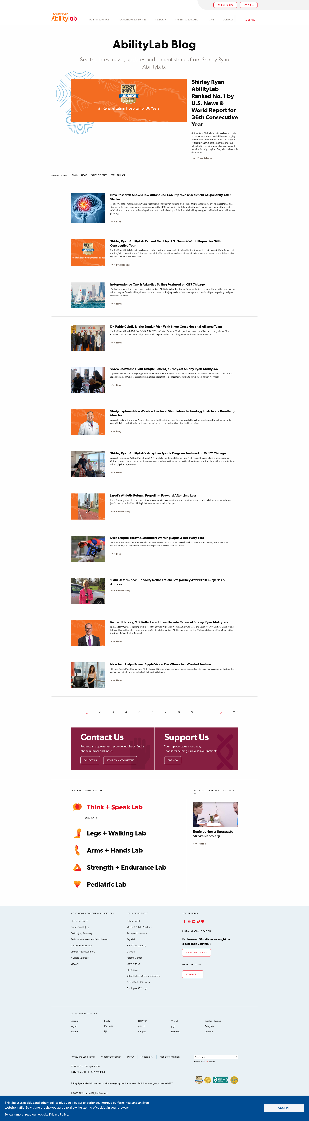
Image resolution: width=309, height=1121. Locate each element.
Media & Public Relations (139, 927)
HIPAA (130, 1056)
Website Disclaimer (111, 1056)
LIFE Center (132, 970)
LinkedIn (193, 921)
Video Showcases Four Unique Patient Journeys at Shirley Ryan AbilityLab (164, 369)
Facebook (184, 921)
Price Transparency (136, 945)
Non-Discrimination (170, 1056)
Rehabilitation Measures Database (143, 976)
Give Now (173, 760)
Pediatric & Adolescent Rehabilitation (89, 939)
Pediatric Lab (106, 884)
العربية (74, 1026)
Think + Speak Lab (115, 807)
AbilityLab (65, 17)
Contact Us (90, 760)
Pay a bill (248, 5)
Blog (75, 175)
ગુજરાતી (141, 1026)
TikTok (202, 921)
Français (142, 1032)
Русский (108, 1026)
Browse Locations (196, 953)
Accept (284, 1108)
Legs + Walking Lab (116, 833)
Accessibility (147, 1056)
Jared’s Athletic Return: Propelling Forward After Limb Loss (153, 495)
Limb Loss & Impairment (83, 951)
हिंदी (106, 1032)
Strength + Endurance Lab (126, 867)
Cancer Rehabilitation (81, 945)
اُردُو (173, 1026)
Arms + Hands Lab (115, 850)
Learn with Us (133, 964)
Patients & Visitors (100, 20)
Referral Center (134, 958)
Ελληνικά (175, 1032)
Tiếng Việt (209, 1026)
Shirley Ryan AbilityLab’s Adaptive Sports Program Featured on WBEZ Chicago (168, 453)
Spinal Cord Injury (80, 927)
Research (160, 20)
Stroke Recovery (79, 921)
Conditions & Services (133, 20)
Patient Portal (225, 5)
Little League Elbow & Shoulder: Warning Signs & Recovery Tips (157, 537)
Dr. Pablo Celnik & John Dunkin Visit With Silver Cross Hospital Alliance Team (166, 326)
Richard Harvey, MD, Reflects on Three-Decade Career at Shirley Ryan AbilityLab (169, 622)
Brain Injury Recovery (81, 933)
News (84, 175)
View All (75, 964)
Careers (131, 951)
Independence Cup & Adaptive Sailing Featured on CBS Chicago (157, 284)
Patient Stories (99, 175)
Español (74, 1021)
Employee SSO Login (137, 988)
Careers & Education (187, 20)
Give (211, 20)
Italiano (74, 1032)
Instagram (198, 921)
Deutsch (209, 1032)
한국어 (174, 1021)
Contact (228, 20)
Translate (212, 1061)
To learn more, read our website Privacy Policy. (37, 1114)
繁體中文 (142, 1021)
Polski (107, 1021)
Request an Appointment (120, 760)
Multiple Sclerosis (80, 958)
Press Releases (119, 175)
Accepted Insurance (137, 933)
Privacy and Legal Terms (83, 1056)
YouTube (189, 921)
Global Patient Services (138, 982)
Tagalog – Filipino (213, 1021)
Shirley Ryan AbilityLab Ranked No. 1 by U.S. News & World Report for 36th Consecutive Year (215, 103)
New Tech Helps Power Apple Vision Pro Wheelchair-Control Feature (160, 664)
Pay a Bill (131, 939)
